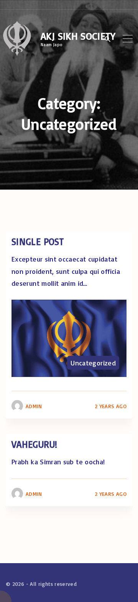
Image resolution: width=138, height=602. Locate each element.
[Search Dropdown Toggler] (108, 39)
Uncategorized (93, 363)
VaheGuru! (34, 444)
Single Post (38, 241)
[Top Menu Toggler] (128, 38)
